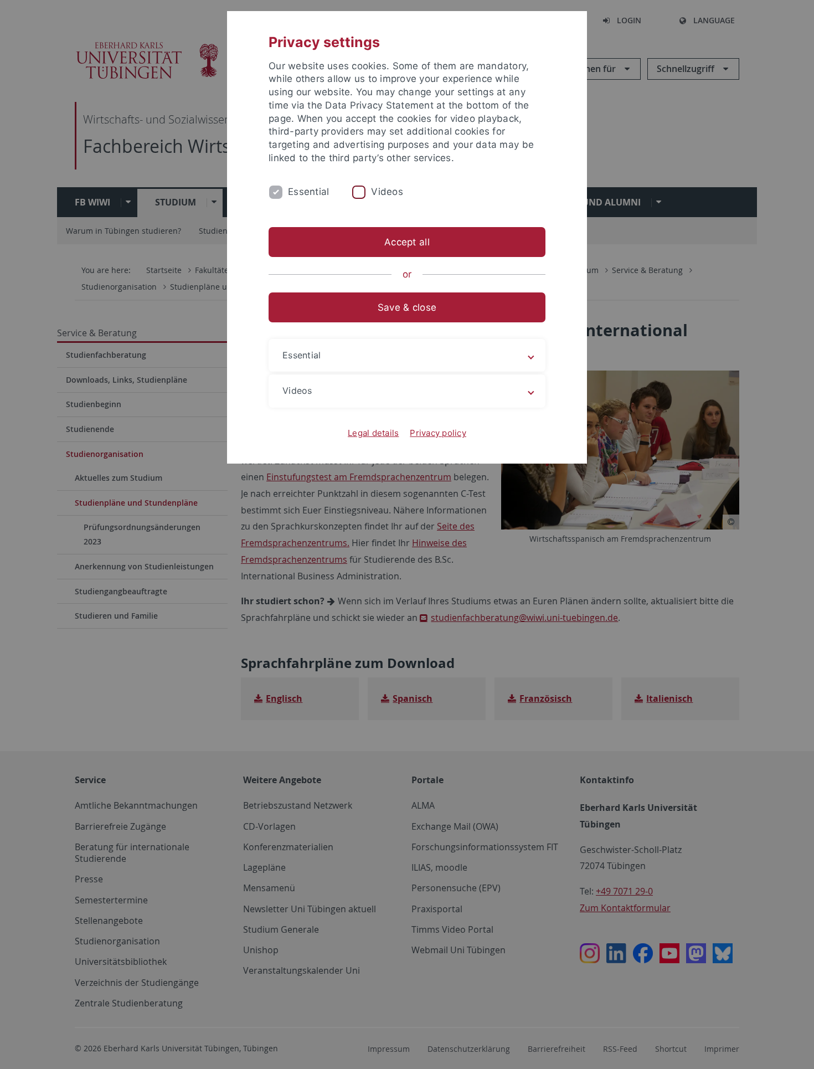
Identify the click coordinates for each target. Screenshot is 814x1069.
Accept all (407, 242)
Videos (387, 191)
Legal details (373, 433)
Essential (308, 191)
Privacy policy (438, 433)
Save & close (407, 307)
